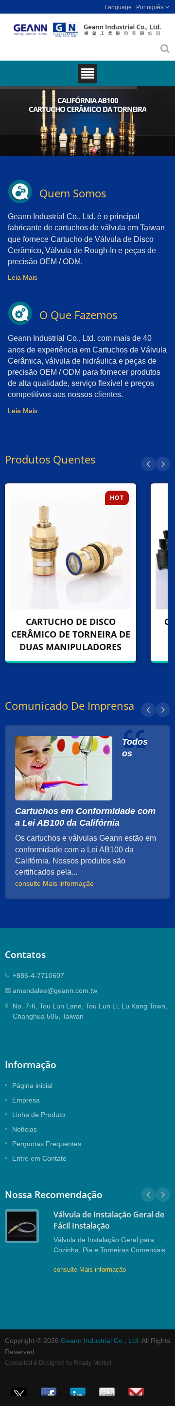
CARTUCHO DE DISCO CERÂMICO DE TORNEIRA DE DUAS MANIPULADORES (70, 634)
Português (149, 7)
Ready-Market (92, 1362)
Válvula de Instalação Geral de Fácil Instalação (108, 1220)
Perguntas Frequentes (46, 1144)
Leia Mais (22, 277)
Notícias (24, 1129)
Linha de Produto (38, 1114)
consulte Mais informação (54, 883)
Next (163, 464)
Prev (148, 464)
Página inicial (32, 1085)
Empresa (26, 1100)
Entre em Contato (39, 1158)
